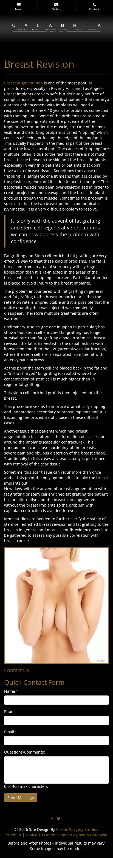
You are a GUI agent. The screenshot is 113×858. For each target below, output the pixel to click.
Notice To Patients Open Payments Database (66, 834)
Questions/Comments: (24, 752)
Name (11, 691)
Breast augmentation (23, 83)
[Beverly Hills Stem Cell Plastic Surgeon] (56, 27)
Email (10, 731)
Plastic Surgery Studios (77, 829)
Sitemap (13, 834)
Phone (10, 711)
